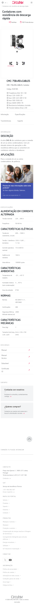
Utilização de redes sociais (11, 575)
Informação (5, 114)
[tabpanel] (10, 63)
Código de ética (8, 585)
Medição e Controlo (9, 522)
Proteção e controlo (9, 528)
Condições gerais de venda (11, 579)
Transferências (6, 121)
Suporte (20, 121)
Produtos (6, 503)
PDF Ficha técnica (27, 22)
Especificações (20, 114)
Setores (5, 500)
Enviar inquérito (8, 492)
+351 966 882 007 (9, 490)
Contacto (6, 513)
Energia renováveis (9, 542)
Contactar (6, 478)
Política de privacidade (10, 569)
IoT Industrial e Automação (11, 549)
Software (6, 545)
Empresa (5, 510)
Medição (5, 525)
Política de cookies (9, 572)
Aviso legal (6, 582)
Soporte (5, 506)
